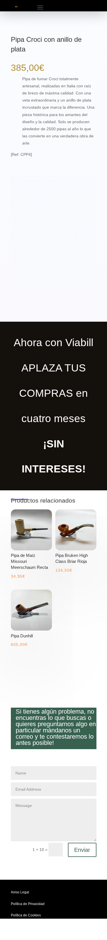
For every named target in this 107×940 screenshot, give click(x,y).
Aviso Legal (20, 892)
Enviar (82, 850)
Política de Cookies (26, 915)
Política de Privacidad (28, 904)
